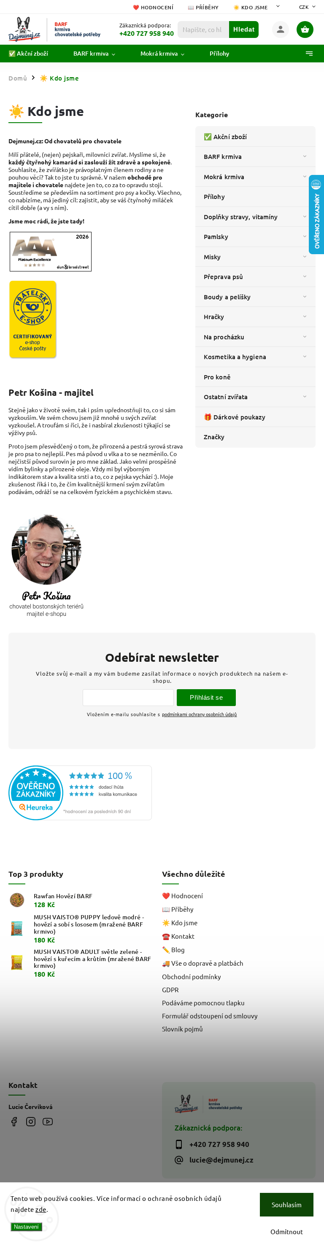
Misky (212, 256)
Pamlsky (216, 236)
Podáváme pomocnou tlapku (203, 1003)
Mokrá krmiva (224, 176)
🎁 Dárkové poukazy (234, 417)
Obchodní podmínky (191, 976)
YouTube (47, 1121)
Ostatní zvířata (226, 396)
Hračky (214, 316)
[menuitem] (34, 53)
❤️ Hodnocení (153, 7)
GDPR (170, 989)
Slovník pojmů (182, 1029)
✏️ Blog (173, 949)
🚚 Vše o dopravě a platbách (202, 963)
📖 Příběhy (203, 7)
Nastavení (26, 1227)
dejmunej (13, 1121)
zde (40, 1209)
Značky (214, 436)
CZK (304, 6)
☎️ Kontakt (178, 936)
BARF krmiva (223, 156)
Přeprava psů (223, 276)
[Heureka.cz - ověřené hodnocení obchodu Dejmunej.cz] (82, 793)
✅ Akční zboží (225, 136)
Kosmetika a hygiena (235, 356)
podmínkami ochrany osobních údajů (199, 714)
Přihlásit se (206, 697)
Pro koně (217, 377)
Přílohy (214, 196)
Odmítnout (286, 1231)
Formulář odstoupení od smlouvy (209, 1016)
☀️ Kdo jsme (250, 7)
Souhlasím (287, 1204)
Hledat (244, 29)
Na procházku (224, 337)
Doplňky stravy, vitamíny (241, 216)
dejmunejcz (30, 1121)
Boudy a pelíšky (227, 297)
